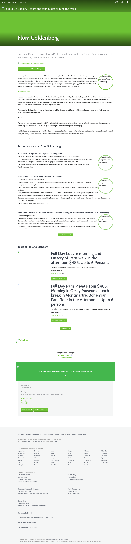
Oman (86, 453)
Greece (36, 460)
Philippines (87, 460)
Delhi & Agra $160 (74, 493)
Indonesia (37, 465)
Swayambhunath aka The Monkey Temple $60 (35, 518)
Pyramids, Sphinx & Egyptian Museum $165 (32, 505)
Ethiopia (20, 465)
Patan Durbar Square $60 (27, 522)
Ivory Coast (55, 460)
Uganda (103, 458)
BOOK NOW (56, 273)
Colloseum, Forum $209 (75, 479)
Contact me (23, 69)
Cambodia (21, 458)
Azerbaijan (21, 453)
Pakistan (87, 455)
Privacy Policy (63, 539)
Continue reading (58, 278)
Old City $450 (22, 477)
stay (55, 441)
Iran (52, 451)
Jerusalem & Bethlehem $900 (27, 482)
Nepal (70, 465)
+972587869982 (65, 358)
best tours (27, 441)
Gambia (37, 453)
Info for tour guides (33, 434)
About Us (21, 434)
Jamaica (53, 462)
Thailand (104, 455)
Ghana (36, 458)
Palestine (87, 458)
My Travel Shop (36, 69)
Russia (86, 462)
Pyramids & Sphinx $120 (26, 503)
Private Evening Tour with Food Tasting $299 (33, 493)
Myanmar (71, 460)
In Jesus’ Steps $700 (24, 479)
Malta (70, 458)
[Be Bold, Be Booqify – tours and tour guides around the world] (39, 8)
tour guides (38, 441)
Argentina (21, 451)
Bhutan (20, 455)
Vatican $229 (72, 477)
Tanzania (104, 453)
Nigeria (86, 451)
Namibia (70, 462)
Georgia (37, 455)
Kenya (70, 451)
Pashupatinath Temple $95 (28, 527)
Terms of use (71, 434)
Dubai (20, 460)
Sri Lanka (104, 451)
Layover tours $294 (24, 491)
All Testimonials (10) (65, 235)
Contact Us (22, 2)
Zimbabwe (104, 462)
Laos (69, 453)
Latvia (70, 455)
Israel (53, 455)
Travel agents (59, 434)
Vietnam (104, 460)
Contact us (82, 434)
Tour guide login (47, 434)
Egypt (20, 462)
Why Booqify (12, 2)
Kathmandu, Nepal (25, 513)
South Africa (88, 465)
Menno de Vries (64, 355)
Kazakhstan (55, 465)
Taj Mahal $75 (72, 491)
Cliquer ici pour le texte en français (32, 63)
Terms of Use (51, 539)
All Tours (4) (65, 328)
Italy (52, 458)
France (36, 451)
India (36, 462)
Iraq (52, 453)
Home (4, 2)
